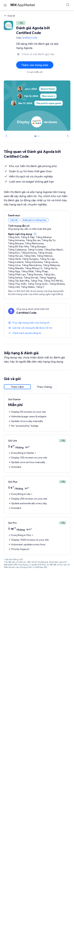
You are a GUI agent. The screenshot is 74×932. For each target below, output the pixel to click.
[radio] (17, 386)
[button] (35, 234)
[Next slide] (67, 135)
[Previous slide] (6, 135)
